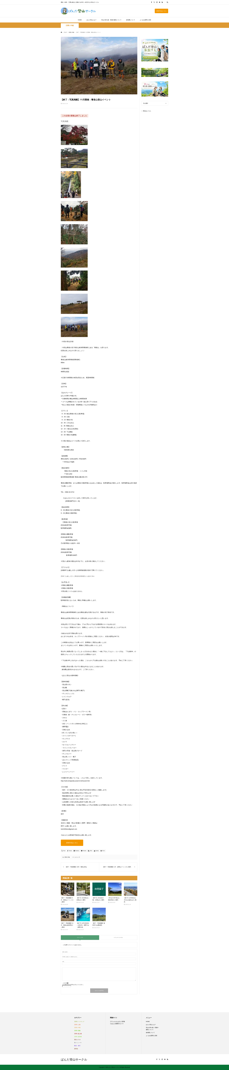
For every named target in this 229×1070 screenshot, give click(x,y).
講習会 (76, 1048)
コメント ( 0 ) (80, 937)
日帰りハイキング (79, 1021)
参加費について (130, 20)
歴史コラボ (77, 1039)
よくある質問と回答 (145, 20)
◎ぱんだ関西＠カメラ (117, 1023)
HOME (80, 20)
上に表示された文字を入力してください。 (73, 984)
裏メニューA (77, 1042)
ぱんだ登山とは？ (92, 20)
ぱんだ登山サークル (74, 1059)
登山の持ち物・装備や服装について (111, 20)
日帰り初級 (77, 1030)
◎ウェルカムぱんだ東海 (117, 1021)
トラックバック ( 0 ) (118, 937)
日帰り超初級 (78, 1036)
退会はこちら (147, 111)
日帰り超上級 (78, 1033)
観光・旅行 (77, 1045)
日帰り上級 (77, 1024)
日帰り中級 (70, 25)
